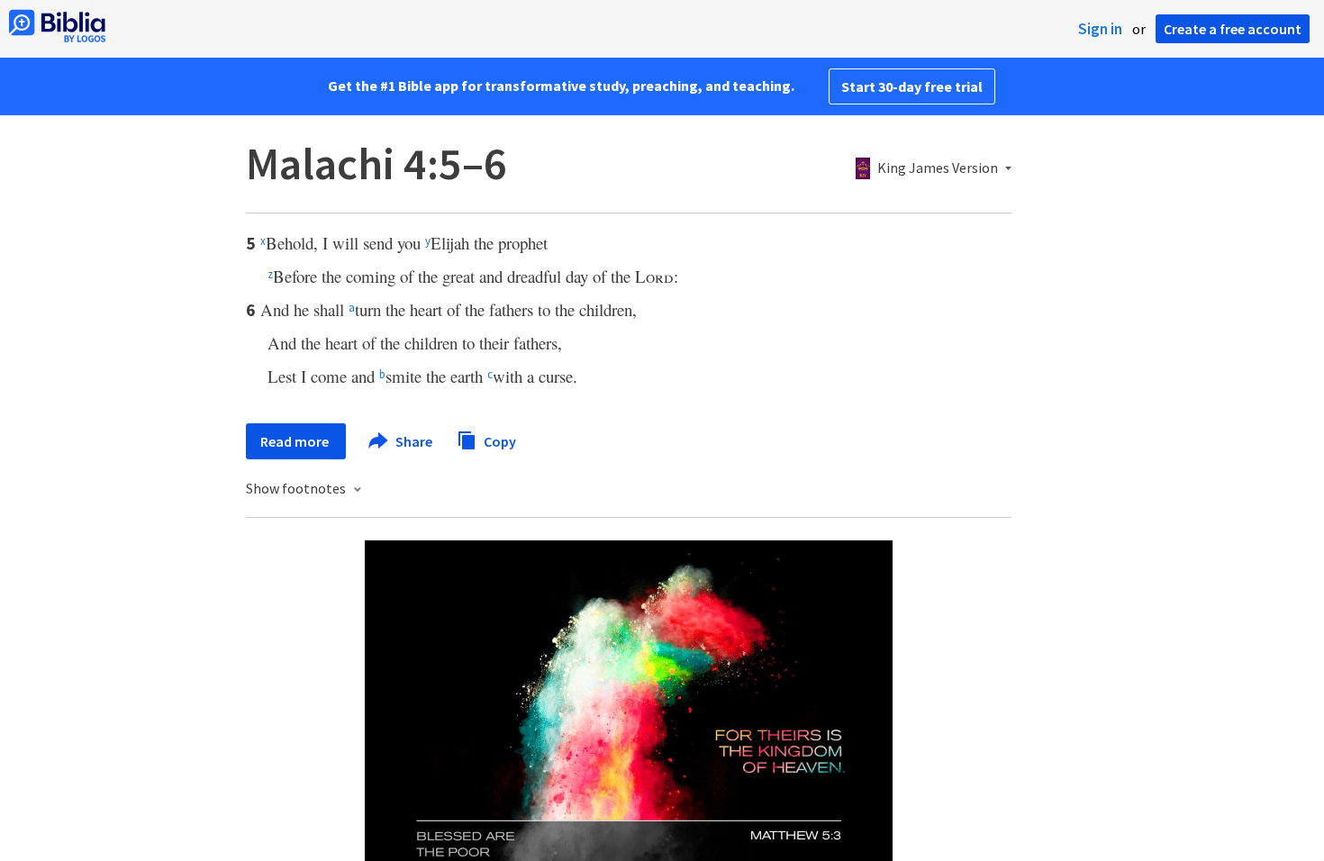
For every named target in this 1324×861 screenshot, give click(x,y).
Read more (295, 441)
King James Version (937, 168)
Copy (498, 440)
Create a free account (1232, 29)
